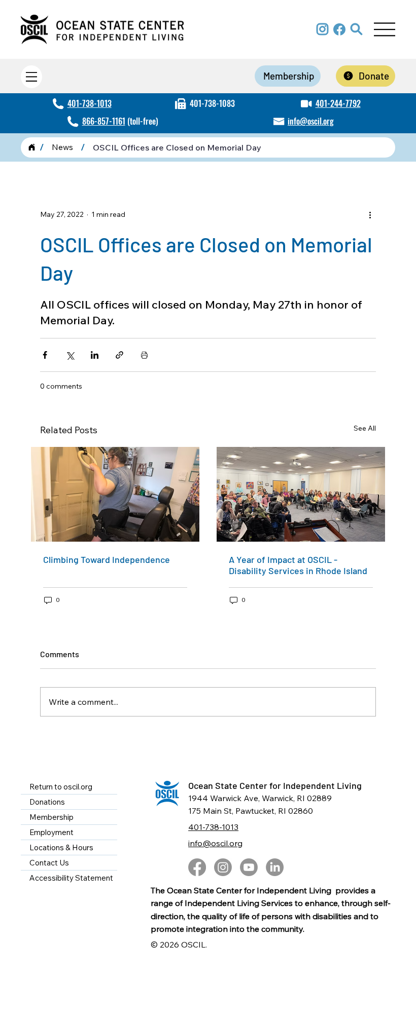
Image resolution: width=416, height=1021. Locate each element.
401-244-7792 (338, 103)
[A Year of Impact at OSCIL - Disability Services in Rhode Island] (301, 494)
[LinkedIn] (275, 867)
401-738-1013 (89, 103)
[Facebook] (197, 867)
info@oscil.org (311, 121)
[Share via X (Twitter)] (70, 355)
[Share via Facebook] (45, 355)
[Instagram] (223, 867)
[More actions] (370, 215)
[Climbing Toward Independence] (115, 494)
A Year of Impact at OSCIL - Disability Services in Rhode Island (298, 565)
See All (365, 428)
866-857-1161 (103, 121)
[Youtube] (249, 867)
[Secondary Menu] (31, 76)
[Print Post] (144, 355)
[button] (357, 29)
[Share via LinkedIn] (94, 355)
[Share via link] (119, 355)
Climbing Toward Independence (107, 559)
